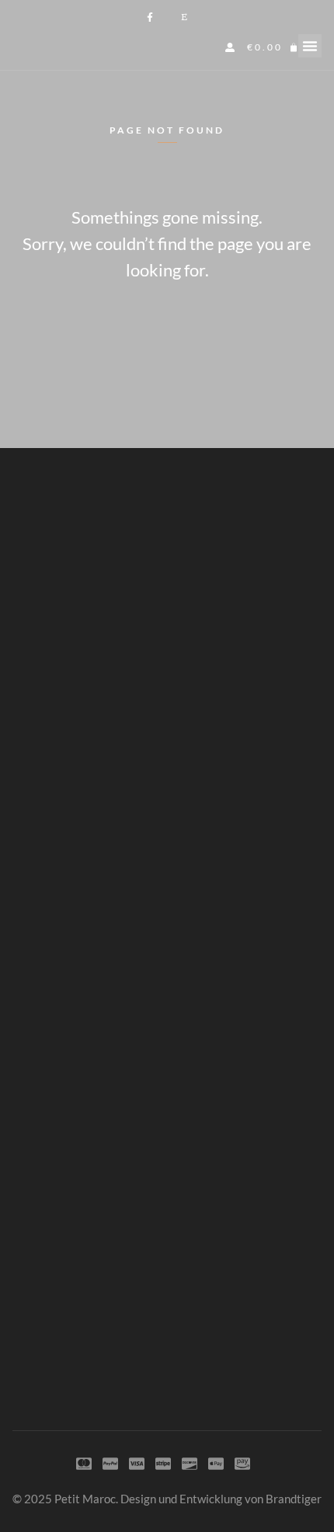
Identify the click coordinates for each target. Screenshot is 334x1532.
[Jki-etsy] (184, 17)
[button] (310, 45)
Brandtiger (294, 1499)
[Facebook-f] (150, 17)
